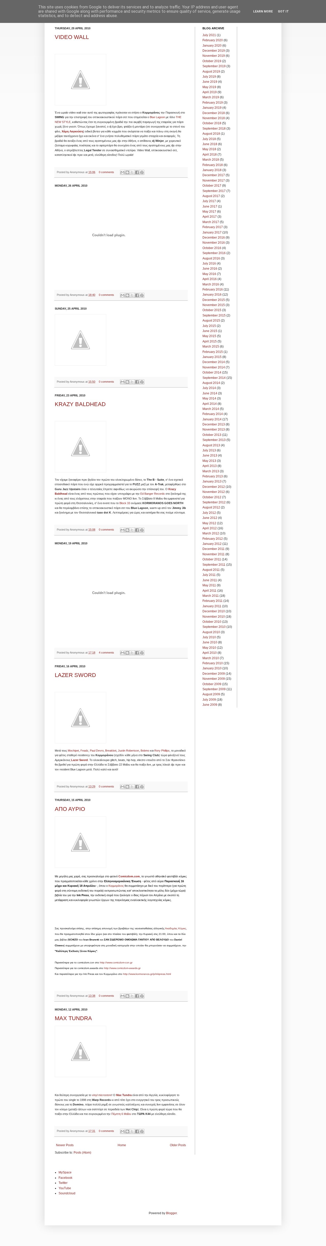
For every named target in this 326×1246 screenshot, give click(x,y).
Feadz (84, 750)
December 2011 (213, 549)
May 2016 (209, 274)
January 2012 (212, 544)
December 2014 (213, 362)
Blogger (171, 1213)
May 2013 (209, 461)
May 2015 (209, 336)
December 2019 (213, 50)
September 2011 (213, 564)
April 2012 (209, 528)
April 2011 (209, 590)
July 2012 (209, 513)
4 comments (106, 652)
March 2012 (210, 533)
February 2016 (212, 289)
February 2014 (212, 414)
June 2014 (209, 393)
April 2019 (209, 92)
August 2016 (211, 258)
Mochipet (73, 750)
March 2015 (210, 346)
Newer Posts (65, 1145)
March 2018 (210, 159)
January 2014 (212, 419)
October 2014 (211, 372)
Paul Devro (97, 750)
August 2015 (211, 320)
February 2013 (212, 476)
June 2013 (209, 455)
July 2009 (209, 699)
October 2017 (211, 185)
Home (122, 1145)
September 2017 (214, 191)
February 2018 (212, 165)
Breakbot (110, 750)
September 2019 (214, 66)
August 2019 (211, 71)
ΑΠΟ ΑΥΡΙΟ (70, 809)
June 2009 (209, 705)
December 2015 (213, 300)
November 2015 (213, 305)
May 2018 (209, 149)
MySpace (65, 1172)
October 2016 (211, 248)
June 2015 (209, 331)
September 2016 (214, 253)
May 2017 (209, 211)
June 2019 (209, 82)
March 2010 (210, 658)
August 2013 (211, 445)
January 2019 (212, 107)
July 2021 (209, 35)
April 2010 (209, 653)
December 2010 (213, 611)
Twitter (63, 1183)
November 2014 (213, 367)
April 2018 (209, 154)
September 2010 (214, 627)
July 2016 (209, 263)
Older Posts (178, 1145)
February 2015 (212, 352)
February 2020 (212, 40)
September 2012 (214, 502)
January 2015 (212, 357)
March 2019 (210, 97)
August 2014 (211, 383)
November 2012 (213, 492)
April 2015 (209, 341)
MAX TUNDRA (73, 1018)
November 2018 (213, 118)
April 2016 (209, 279)
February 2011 (212, 601)
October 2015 (211, 310)
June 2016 (209, 268)
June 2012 (209, 518)
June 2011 (209, 580)
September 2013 (214, 440)
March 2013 (210, 471)
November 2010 (213, 616)
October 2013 (211, 435)
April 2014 (209, 404)
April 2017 (209, 216)
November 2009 (213, 679)
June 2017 (209, 206)
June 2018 (209, 144)
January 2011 (211, 606)
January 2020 (212, 45)
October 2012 (211, 497)
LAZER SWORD (75, 675)
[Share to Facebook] (137, 172)
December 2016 (213, 237)
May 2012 (209, 523)
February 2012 (212, 539)
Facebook (65, 1178)
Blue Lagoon (157, 117)
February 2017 (212, 227)
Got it (283, 11)
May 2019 (209, 87)
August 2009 (211, 694)
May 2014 (209, 398)
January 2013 (212, 481)
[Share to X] (132, 172)
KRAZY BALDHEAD (80, 404)
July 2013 (209, 450)
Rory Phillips (162, 750)
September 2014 (214, 378)
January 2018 (212, 170)
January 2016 (212, 294)
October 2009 (211, 684)
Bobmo (145, 750)
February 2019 (212, 102)
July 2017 (209, 201)
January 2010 (212, 668)
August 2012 (211, 507)
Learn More (263, 11)
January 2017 (212, 232)
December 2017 (213, 175)
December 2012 (213, 487)
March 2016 (210, 284)
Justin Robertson (128, 750)
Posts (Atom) (82, 1152)
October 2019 (211, 61)
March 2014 (210, 409)
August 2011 (211, 570)
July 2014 (209, 388)
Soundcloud (67, 1193)
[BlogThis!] (127, 172)
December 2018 (213, 113)
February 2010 (212, 663)
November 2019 (213, 56)
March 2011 (210, 596)
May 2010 (209, 647)
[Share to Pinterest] (141, 172)
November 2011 (213, 554)
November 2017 (213, 180)
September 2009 (214, 689)
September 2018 (214, 128)
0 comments (106, 172)
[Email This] (122, 172)
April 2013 (209, 466)
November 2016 (213, 242)
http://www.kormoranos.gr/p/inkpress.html (147, 974)
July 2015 (209, 326)
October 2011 (211, 559)
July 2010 (209, 637)
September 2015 (214, 315)
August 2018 (211, 133)
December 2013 (213, 424)
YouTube (65, 1188)
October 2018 (211, 123)
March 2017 (210, 222)
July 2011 (209, 575)
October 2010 (211, 622)
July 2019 (209, 76)
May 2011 (209, 585)
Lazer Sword (79, 760)
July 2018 (209, 139)
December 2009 (213, 673)
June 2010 (209, 642)
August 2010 (211, 632)
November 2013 (213, 429)
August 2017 (211, 196)
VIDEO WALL (72, 37)
